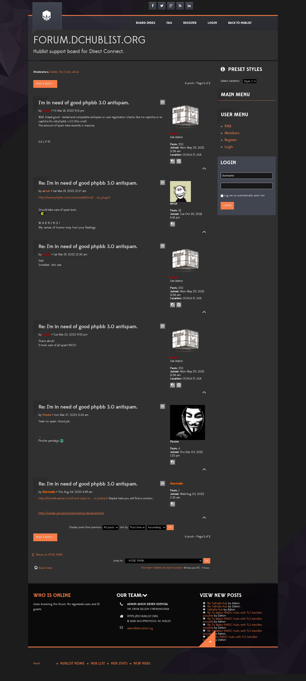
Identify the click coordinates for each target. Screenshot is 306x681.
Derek (53, 72)
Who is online (52, 595)
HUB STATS (119, 663)
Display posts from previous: (85, 527)
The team (146, 567)
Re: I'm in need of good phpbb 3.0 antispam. (88, 183)
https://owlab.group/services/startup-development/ (71, 513)
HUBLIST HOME (72, 663)
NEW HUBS (141, 663)
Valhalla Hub (215, 610)
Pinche (46, 415)
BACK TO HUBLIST (239, 23)
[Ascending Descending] (160, 527)
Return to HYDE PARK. (49, 555)
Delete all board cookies (168, 567)
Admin (46, 111)
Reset (36, 663)
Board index (45, 568)
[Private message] (172, 161)
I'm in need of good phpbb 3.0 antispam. (84, 103)
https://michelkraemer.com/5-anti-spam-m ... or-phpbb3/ (73, 498)
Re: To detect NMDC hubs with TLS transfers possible (232, 614)
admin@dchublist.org (140, 628)
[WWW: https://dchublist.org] (179, 161)
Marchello (48, 492)
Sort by (124, 527)
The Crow (65, 72)
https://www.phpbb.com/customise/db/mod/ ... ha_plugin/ (74, 197)
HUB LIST (98, 663)
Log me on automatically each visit (244, 195)
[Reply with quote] (162, 102)
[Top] (203, 168)
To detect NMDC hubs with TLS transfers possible (230, 638)
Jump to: (118, 560)
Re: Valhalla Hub (217, 603)
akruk (75, 72)
